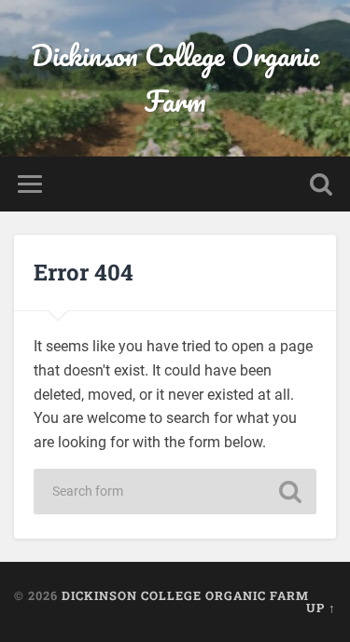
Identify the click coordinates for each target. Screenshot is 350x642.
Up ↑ (321, 607)
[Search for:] (175, 491)
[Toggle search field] (321, 184)
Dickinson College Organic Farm (175, 78)
